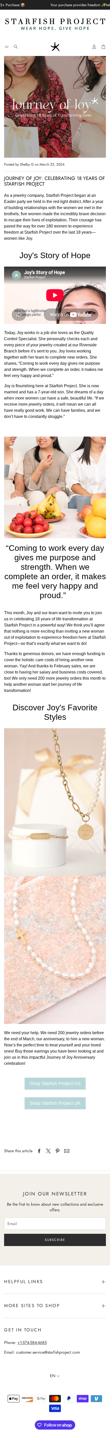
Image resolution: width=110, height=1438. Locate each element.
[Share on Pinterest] (57, 1151)
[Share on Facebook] (39, 1151)
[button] (6, 46)
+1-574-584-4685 (32, 1342)
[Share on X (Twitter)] (48, 1151)
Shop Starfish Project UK (55, 1103)
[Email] (66, 1151)
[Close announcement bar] (105, 4)
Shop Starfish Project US (55, 1083)
